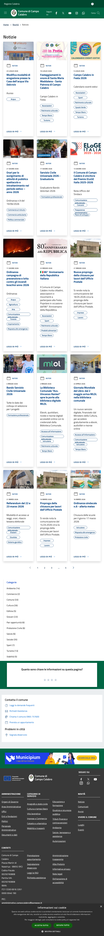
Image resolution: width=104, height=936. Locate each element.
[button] (51, 931)
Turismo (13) (12, 650)
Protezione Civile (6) (16, 628)
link (78, 920)
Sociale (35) (12, 639)
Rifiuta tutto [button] (62, 925)
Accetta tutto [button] (41, 925)
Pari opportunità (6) (16, 622)
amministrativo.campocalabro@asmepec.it (22, 902)
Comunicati (83, 806)
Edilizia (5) (11, 611)
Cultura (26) (12, 605)
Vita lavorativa (33, 813)
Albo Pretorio (59, 864)
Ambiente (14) (13, 588)
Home (6, 24)
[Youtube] (69, 13)
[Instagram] (75, 13)
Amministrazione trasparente (60, 857)
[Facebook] (55, 13)
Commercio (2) (13, 594)
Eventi (81, 829)
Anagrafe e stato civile (37, 804)
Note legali (57, 874)
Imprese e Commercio (37, 818)
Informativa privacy (61, 869)
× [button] (101, 907)
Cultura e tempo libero (37, 808)
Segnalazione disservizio (33, 866)
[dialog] (52, 920)
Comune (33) (12, 599)
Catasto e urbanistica (37, 823)
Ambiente (57, 827)
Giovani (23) (12, 616)
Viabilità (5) (12, 656)
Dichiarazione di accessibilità (60, 880)
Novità (16, 24)
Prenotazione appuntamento (34, 857)
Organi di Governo (10, 801)
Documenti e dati (9, 834)
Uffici (4, 811)
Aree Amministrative (11, 806)
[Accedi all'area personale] (92, 4)
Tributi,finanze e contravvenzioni (60, 820)
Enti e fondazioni (9, 816)
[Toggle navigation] (5, 12)
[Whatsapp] (82, 13)
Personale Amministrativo (9, 828)
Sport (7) (10, 645)
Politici (5, 821)
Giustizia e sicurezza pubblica (62, 812)
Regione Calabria (12, 3)
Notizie (15, 65)
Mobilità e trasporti (36, 828)
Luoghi (81, 825)
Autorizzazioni (59, 841)
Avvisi (81, 811)
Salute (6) (11, 633)
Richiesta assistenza (36, 877)
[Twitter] (62, 13)
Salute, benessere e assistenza (62, 834)
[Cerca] (98, 13)
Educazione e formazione (59, 803)
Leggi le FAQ (32, 872)
